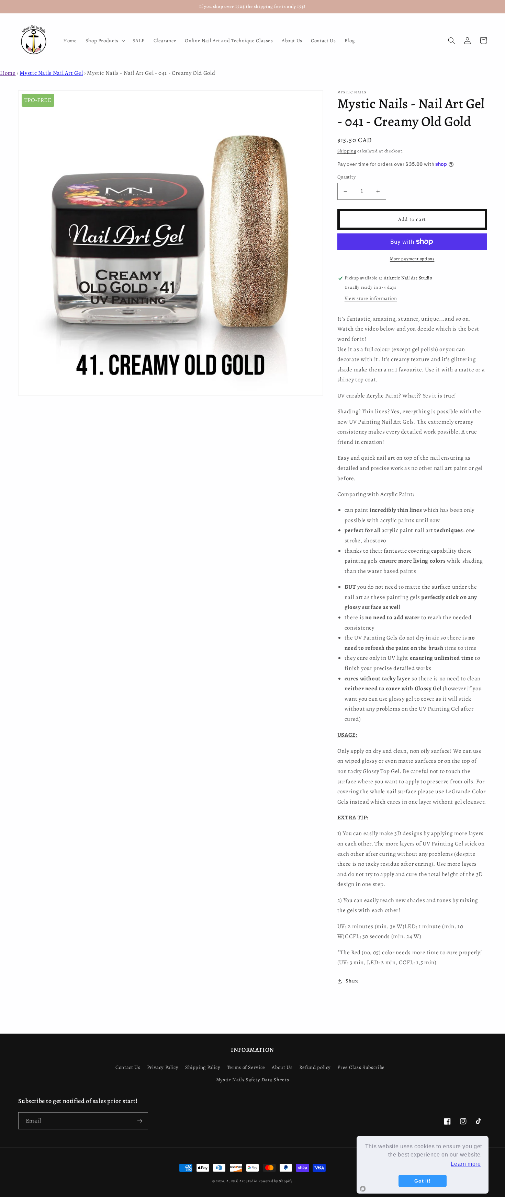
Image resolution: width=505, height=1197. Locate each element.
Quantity (346, 177)
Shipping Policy (202, 1067)
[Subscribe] (139, 1120)
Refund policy (315, 1067)
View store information (371, 298)
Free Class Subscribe (361, 1067)
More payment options (412, 259)
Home (8, 73)
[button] (104, 40)
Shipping (346, 151)
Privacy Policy (163, 1067)
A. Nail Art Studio (241, 1181)
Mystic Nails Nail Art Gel (51, 73)
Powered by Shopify (275, 1181)
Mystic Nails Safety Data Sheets (252, 1079)
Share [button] (352, 981)
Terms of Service (246, 1067)
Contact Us (127, 1067)
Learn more (466, 1164)
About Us (282, 1067)
